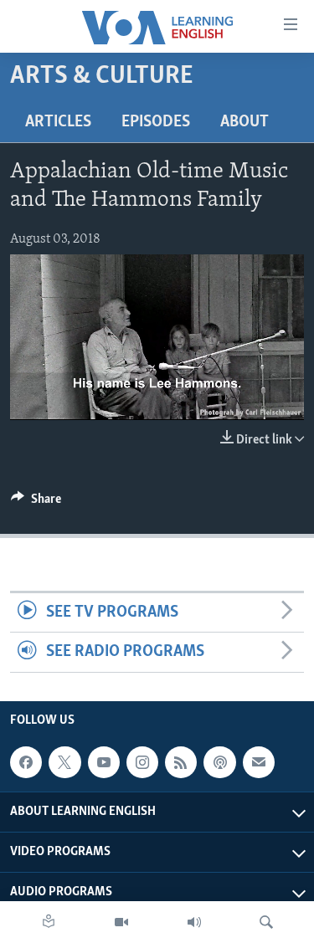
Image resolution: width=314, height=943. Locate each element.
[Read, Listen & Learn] (49, 922)
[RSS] (181, 762)
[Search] (266, 922)
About (244, 122)
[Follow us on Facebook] (26, 762)
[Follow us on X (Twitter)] (64, 762)
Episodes (155, 122)
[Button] (36, 503)
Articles (58, 122)
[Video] (121, 922)
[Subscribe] (259, 762)
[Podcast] (219, 762)
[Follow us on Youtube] (104, 762)
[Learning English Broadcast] (194, 922)
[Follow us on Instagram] (142, 762)
